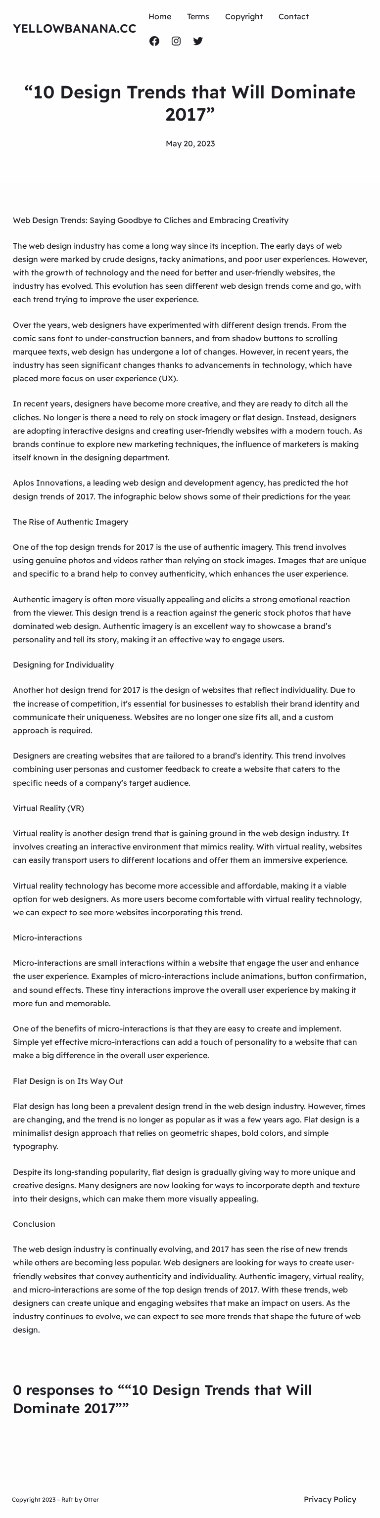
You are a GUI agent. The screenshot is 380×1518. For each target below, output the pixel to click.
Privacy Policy (330, 1499)
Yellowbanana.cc (75, 28)
